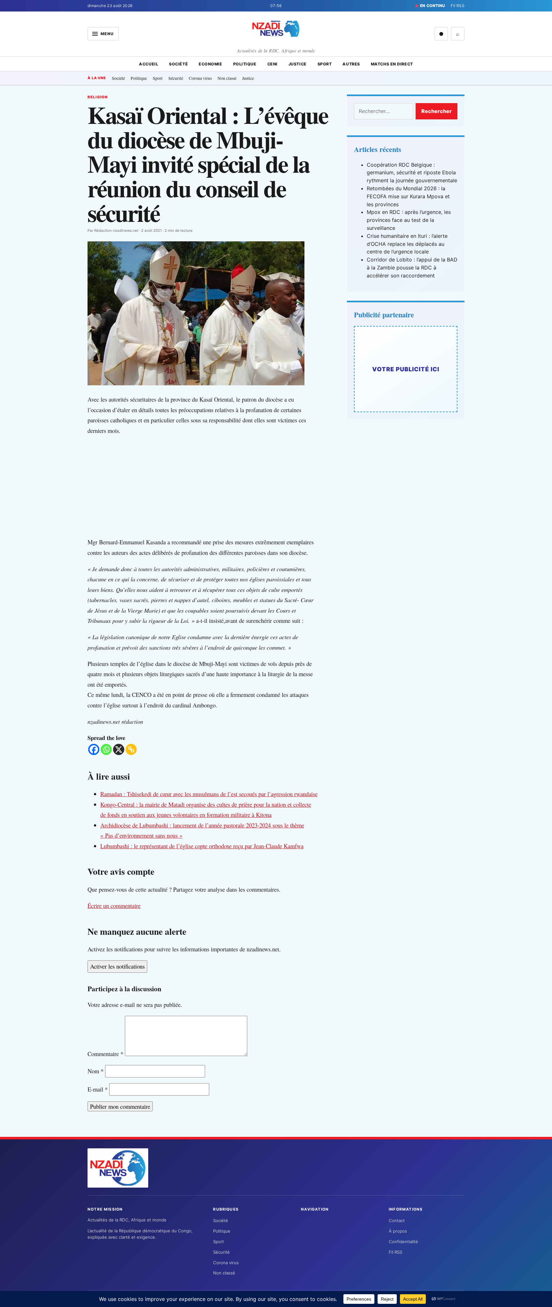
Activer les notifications (117, 966)
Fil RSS (457, 5)
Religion (98, 97)
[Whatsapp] (106, 749)
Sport (325, 64)
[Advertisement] (209, 486)
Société (178, 64)
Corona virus (200, 78)
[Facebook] (93, 749)
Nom (95, 1071)
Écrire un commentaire (114, 906)
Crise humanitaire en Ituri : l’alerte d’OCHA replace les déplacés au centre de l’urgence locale (407, 244)
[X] (118, 749)
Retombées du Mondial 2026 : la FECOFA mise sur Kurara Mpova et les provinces (408, 196)
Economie (210, 64)
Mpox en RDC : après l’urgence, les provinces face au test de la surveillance (409, 220)
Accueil (148, 64)
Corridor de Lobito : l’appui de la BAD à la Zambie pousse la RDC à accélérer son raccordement (412, 267)
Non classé (227, 78)
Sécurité (175, 78)
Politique (245, 64)
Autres (351, 64)
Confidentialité (403, 1241)
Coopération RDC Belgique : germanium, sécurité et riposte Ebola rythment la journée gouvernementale (412, 173)
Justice (297, 64)
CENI (272, 64)
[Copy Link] (131, 749)
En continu (432, 5)
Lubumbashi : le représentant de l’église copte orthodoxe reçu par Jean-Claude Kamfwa (201, 846)
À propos (398, 1231)
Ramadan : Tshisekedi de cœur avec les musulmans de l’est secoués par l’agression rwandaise (209, 794)
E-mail (98, 1089)
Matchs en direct (392, 64)
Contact (397, 1220)
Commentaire (105, 1054)
